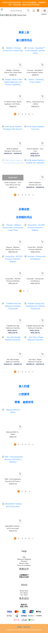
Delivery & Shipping (24, 559)
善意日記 (24, 604)
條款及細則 (26, 627)
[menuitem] (15, 114)
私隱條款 (19, 627)
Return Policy (24, 563)
